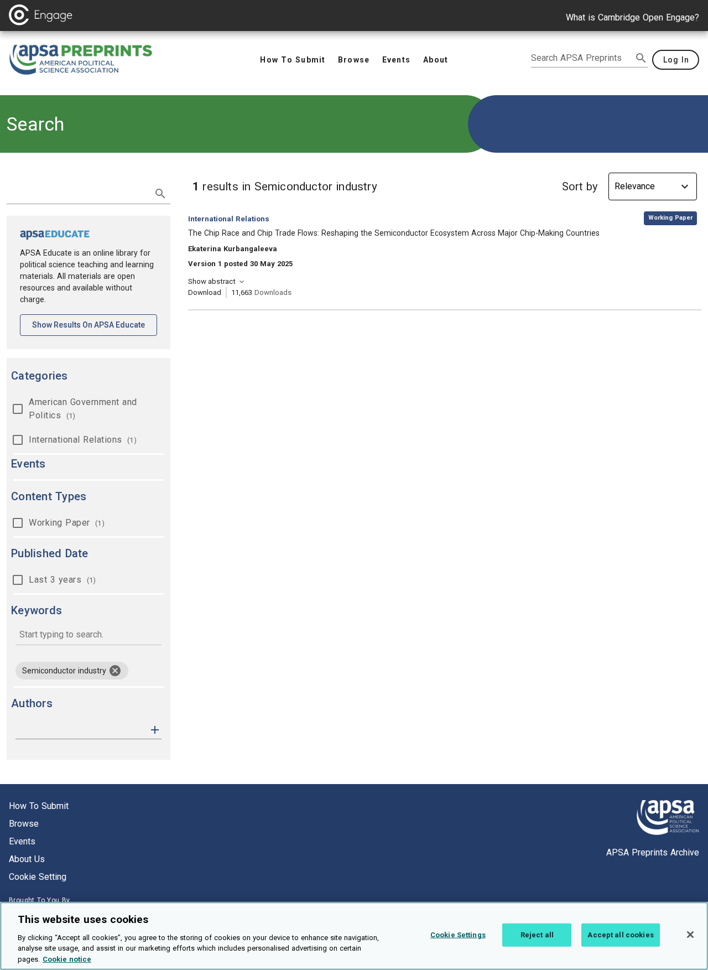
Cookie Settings (458, 935)
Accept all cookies (620, 935)
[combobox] (88, 635)
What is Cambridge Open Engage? (632, 17)
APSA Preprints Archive (652, 852)
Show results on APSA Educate (94, 324)
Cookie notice (67, 959)
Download (204, 292)
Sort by (579, 186)
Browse (24, 823)
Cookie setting (37, 877)
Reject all (537, 935)
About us (27, 859)
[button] (155, 729)
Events (22, 841)
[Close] (690, 934)
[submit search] (641, 58)
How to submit (39, 806)
